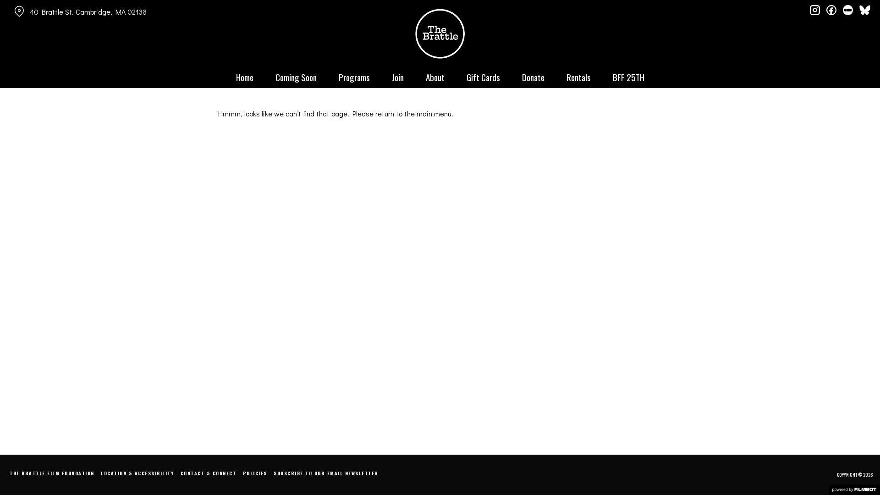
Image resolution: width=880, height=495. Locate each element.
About (435, 77)
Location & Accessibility (137, 473)
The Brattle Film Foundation (52, 473)
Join (398, 77)
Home (244, 77)
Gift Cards (483, 77)
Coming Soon (296, 77)
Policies (255, 473)
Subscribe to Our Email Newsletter (326, 473)
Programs (354, 77)
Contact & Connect (208, 473)
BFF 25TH (628, 77)
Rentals (578, 77)
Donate (533, 77)
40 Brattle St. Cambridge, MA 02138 (88, 11)
